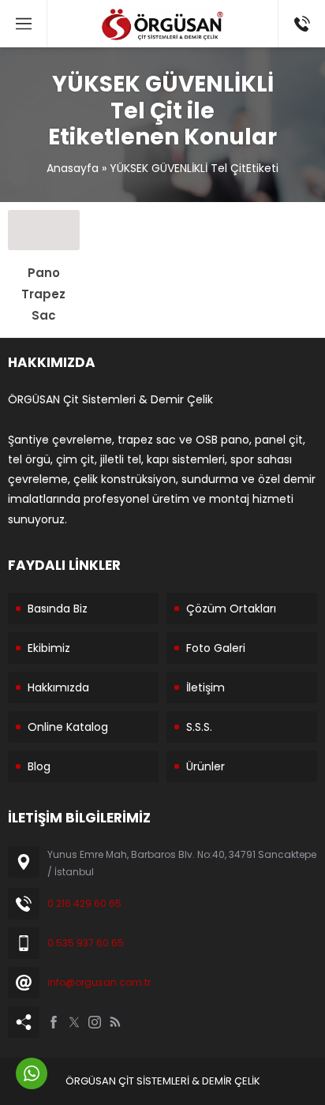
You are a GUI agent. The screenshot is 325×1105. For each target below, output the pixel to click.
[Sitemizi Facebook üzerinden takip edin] (53, 1022)
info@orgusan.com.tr (99, 982)
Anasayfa (73, 168)
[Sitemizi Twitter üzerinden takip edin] (74, 1022)
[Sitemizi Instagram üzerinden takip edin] (94, 1022)
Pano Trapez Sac (43, 294)
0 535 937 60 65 (85, 943)
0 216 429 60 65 (84, 903)
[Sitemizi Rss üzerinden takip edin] (115, 1022)
